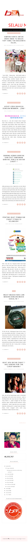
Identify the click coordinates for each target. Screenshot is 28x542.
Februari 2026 (10, 484)
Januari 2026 (10, 486)
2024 (7, 490)
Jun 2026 (9, 476)
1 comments (5, 93)
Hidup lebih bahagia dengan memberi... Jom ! (14, 107)
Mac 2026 (9, 482)
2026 (7, 466)
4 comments (5, 204)
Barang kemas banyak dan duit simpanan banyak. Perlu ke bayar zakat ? (14, 159)
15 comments (5, 413)
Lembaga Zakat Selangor (14, 102)
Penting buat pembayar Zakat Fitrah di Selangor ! (14, 219)
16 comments (5, 142)
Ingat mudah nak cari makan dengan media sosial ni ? (13, 297)
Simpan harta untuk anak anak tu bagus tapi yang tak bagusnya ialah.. (14, 40)
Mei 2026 (9, 478)
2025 (7, 488)
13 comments (5, 349)
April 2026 (9, 480)
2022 (7, 494)
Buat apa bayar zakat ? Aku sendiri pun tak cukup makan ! (14, 365)
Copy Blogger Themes (21, 538)
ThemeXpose (13, 538)
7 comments (5, 281)
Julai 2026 (9, 474)
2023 (7, 492)
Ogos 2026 (9, 468)
